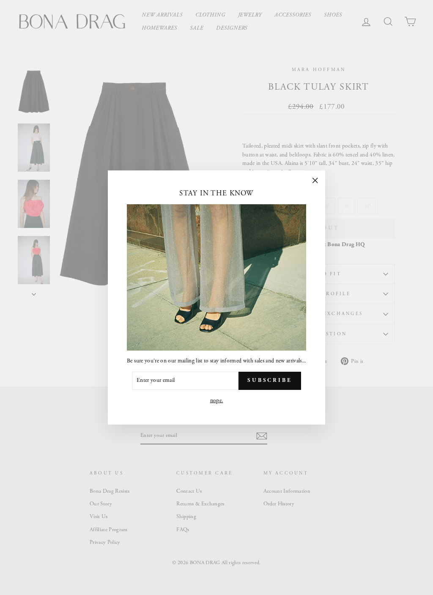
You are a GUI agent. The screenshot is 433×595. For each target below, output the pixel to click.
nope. (216, 400)
